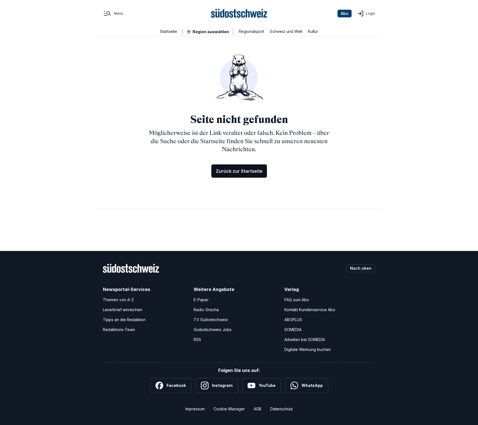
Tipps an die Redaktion (124, 319)
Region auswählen (211, 31)
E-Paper (201, 299)
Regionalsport (251, 31)
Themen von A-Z (118, 299)
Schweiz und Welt (286, 31)
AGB (257, 408)
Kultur (313, 31)
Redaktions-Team (119, 329)
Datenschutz (281, 408)
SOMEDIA (293, 329)
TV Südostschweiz (211, 319)
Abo (344, 13)
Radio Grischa (206, 309)
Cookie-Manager (229, 408)
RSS (197, 339)
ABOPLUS (293, 319)
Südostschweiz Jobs (213, 329)
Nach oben (361, 268)
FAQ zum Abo (296, 299)
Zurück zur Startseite (239, 171)
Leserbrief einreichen (122, 309)
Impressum (195, 408)
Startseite (168, 31)
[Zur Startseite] (239, 13)
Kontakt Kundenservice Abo (309, 309)
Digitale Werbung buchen (307, 349)
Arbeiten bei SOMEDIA (304, 339)
